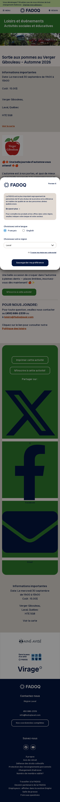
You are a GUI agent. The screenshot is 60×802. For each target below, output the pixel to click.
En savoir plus (12, 209)
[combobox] (30, 245)
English (30, 230)
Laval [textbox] (8, 245)
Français (12, 230)
